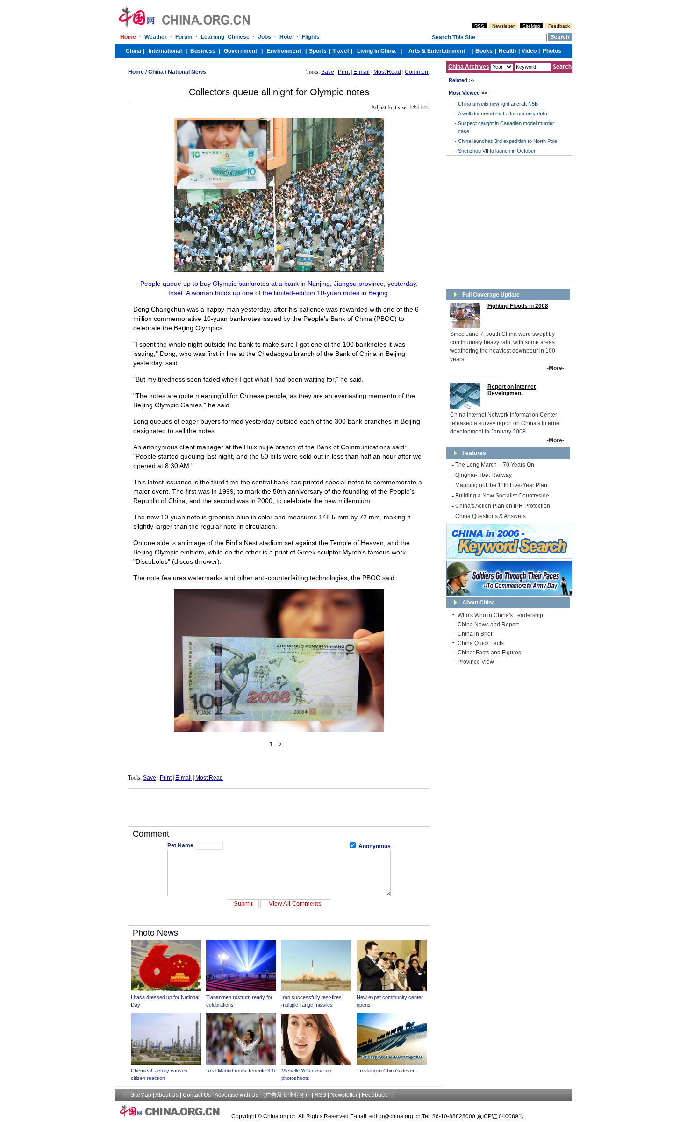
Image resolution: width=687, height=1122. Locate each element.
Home (136, 72)
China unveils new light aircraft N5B (498, 104)
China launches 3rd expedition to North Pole (507, 141)
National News (187, 72)
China (156, 72)
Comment (417, 72)
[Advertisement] (279, 808)
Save (327, 72)
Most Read (387, 72)
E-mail (361, 72)
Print (344, 72)
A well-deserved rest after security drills (502, 113)
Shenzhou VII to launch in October (497, 151)
